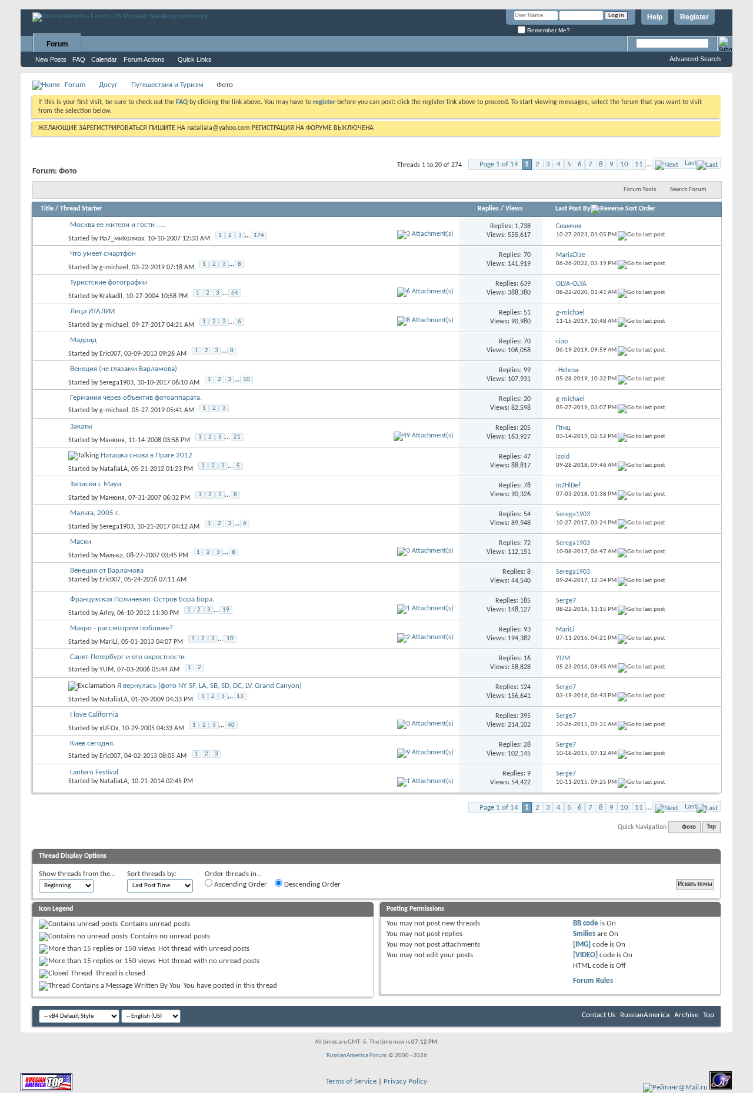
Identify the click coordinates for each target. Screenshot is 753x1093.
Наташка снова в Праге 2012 (146, 455)
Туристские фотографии (108, 282)
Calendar (104, 59)
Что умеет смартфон (103, 254)
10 (624, 164)
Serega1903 (116, 382)
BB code (585, 923)
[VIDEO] (585, 955)
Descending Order (311, 884)
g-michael (113, 266)
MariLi (108, 641)
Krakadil (110, 295)
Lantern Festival (94, 772)
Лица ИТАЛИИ (92, 311)
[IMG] (582, 944)
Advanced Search (695, 58)
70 (527, 255)
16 (527, 658)
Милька (111, 555)
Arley (106, 612)
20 (527, 399)
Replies (488, 208)
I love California (94, 714)
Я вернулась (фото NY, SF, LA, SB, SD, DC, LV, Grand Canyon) (209, 686)
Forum (57, 44)
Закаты (81, 426)
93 (527, 629)
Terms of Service (351, 1081)
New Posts (50, 59)
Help (654, 17)
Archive (686, 1015)
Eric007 (110, 353)
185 (525, 600)
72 (527, 543)
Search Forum (688, 189)
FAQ (78, 59)
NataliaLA (113, 468)
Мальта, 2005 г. (94, 513)
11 (639, 164)
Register (694, 17)
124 (525, 687)
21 (237, 437)
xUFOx (108, 727)
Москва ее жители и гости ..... (117, 225)
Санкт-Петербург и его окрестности (127, 657)
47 (527, 456)
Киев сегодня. (92, 743)
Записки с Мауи (95, 484)
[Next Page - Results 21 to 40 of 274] (666, 163)
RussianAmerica (644, 1015)
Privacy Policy (405, 1081)
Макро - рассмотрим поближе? (121, 628)
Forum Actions (144, 59)
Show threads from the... (77, 874)
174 (259, 235)
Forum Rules (593, 981)
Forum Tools (640, 189)
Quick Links (195, 59)
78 (527, 485)
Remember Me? (547, 30)
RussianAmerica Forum (356, 1055)
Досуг (108, 85)
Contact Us (598, 1015)
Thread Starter (81, 208)
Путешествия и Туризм (167, 85)
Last (691, 163)
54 (527, 514)
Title (47, 208)
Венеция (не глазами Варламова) (123, 369)
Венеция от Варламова (107, 570)
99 (527, 370)
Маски (80, 542)
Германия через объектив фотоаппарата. (136, 398)
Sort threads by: (151, 874)
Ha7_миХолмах (121, 238)
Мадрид (83, 340)
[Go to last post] (641, 235)
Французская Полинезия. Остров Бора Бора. (142, 599)
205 (525, 428)
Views (514, 208)
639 (525, 284)
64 (234, 293)
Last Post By (573, 208)
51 (527, 312)
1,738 (523, 226)
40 (231, 725)
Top (711, 827)
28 (527, 744)
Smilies (584, 934)
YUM (106, 669)
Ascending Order (239, 884)
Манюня (112, 439)
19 (225, 610)
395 (525, 716)
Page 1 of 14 (498, 164)
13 (240, 696)
